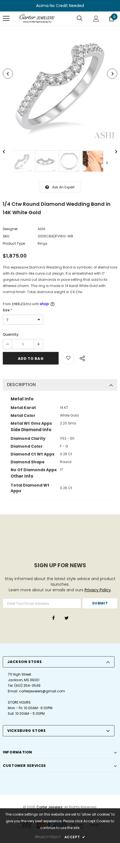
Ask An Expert (63, 187)
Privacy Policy (98, 590)
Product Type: (14, 243)
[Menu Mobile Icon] (6, 18)
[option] (60, 83)
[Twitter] (66, 618)
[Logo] (37, 18)
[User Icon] (96, 19)
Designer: (10, 228)
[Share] (81, 357)
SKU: (6, 236)
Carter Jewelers (50, 807)
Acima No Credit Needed (60, 5)
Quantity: (11, 334)
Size (7, 310)
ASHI (41, 228)
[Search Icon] (79, 18)
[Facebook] (53, 618)
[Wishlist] (68, 358)
